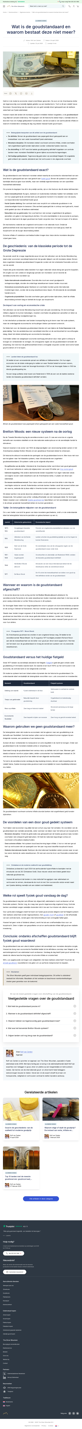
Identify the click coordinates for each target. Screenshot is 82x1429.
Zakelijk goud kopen (9, 1334)
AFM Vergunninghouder (14, 1387)
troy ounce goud (66, 469)
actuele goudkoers (10, 963)
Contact (5, 1363)
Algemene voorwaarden (32, 1425)
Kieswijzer (6, 1301)
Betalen (5, 1352)
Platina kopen (7, 1322)
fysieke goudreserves (36, 500)
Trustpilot (10, 1391)
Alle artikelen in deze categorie (41, 1199)
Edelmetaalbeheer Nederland (16, 1373)
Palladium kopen (8, 1326)
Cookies (50, 1425)
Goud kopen (6, 1318)
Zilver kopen (6, 1315)
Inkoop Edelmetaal (13, 1377)
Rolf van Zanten (36, 40)
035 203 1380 (75, 1)
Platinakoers (6, 1297)
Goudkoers (6, 1293)
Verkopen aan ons (8, 1285)
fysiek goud (45, 179)
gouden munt (49, 915)
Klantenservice (7, 1348)
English (8, 1405)
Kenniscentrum (13, 12)
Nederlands (9, 1402)
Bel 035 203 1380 (14, 1253)
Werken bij (6, 1359)
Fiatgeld (49, 663)
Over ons (5, 1355)
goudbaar (60, 915)
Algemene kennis (25, 12)
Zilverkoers (6, 1289)
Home (5, 12)
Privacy (44, 1425)
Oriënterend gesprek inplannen (12, 1330)
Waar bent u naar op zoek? (38, 6)
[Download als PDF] (31, 93)
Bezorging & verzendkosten (11, 1344)
